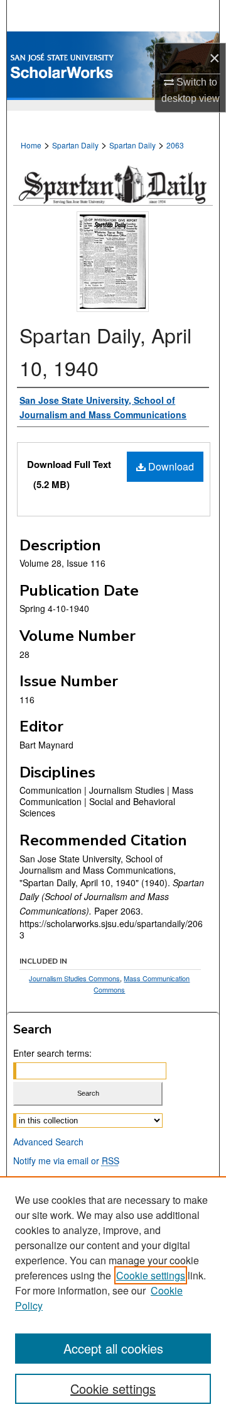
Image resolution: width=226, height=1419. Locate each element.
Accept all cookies (113, 1348)
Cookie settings (150, 1275)
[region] (113, 1297)
